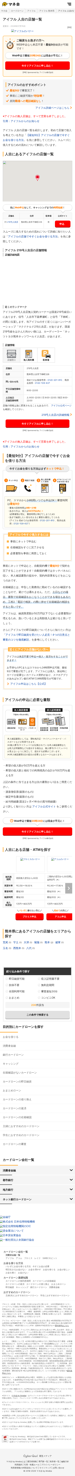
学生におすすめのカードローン (21, 1135)
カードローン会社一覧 (15, 1251)
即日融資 (10, 1287)
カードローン (17, 10)
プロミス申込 (29, 916)
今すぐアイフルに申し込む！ (37, 65)
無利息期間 (47, 985)
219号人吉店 (12, 222)
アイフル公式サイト (44, 806)
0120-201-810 (55, 380)
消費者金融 (9, 1045)
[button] (37, 178)
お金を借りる (10, 1037)
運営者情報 (32, 1461)
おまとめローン (12, 1090)
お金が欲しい (63, 1269)
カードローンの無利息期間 (18, 1281)
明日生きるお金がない (16, 1269)
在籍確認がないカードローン (20, 1072)
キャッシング (10, 1063)
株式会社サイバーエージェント (59, 1439)
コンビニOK (48, 997)
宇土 (16, 942)
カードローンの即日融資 (17, 1081)
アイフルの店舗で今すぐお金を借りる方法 (33, 236)
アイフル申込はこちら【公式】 (28, 683)
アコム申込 (60, 916)
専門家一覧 (43, 1461)
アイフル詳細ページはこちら (52, 107)
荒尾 (6, 942)
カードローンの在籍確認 (17, 1117)
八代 (29, 948)
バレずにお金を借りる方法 (18, 1266)
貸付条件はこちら (62, 1325)
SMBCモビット (50, 1258)
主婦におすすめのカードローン (21, 1126)
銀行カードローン (13, 1054)
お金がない (23, 1272)
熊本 (48, 942)
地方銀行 (8, 1189)
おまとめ (14, 997)
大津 (27, 942)
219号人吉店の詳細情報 (55, 414)
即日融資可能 (17, 978)
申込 (61, 223)
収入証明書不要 (50, 978)
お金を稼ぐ (11, 1272)
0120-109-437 (42, 383)
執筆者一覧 (54, 1461)
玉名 (6, 948)
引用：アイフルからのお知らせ (21, 121)
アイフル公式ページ (61, 405)
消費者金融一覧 (13, 1255)
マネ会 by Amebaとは (15, 1461)
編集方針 (65, 1461)
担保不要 (14, 985)
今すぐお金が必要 (41, 1266)
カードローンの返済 (14, 1108)
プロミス (28, 1258)
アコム (19, 1258)
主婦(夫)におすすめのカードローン (22, 1295)
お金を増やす (34, 1269)
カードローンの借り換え (17, 1099)
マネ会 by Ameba (19, 1395)
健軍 (58, 942)
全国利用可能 (17, 991)
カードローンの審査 (14, 1144)
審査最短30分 (49, 991)
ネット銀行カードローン (17, 1199)
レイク (37, 1258)
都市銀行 (8, 1180)
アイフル (31, 10)
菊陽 (37, 942)
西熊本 (17, 948)
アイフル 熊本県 (46, 10)
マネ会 (4, 10)
